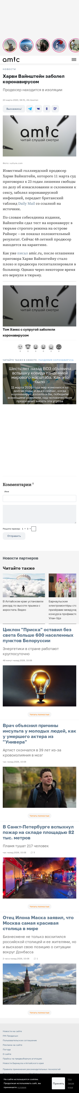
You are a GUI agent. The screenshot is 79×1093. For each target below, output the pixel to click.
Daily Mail (26, 203)
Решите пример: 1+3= (17, 528)
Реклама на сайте (12, 1045)
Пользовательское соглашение (20, 1040)
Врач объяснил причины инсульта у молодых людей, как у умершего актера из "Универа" (39, 734)
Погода (7, 1049)
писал (22, 253)
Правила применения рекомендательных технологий (31, 1069)
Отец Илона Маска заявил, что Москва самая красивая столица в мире (38, 923)
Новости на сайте (12, 1031)
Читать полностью (39, 714)
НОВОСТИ (9, 69)
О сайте (7, 1054)
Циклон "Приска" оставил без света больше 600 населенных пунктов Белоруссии (38, 635)
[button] (73, 366)
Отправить (14, 535)
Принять (58, 1083)
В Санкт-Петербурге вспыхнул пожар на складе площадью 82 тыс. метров (38, 832)
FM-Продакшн (10, 1035)
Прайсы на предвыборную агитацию (22, 1058)
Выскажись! (13, 108)
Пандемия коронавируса (56, 360)
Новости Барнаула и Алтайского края (23, 1063)
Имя (6, 491)
